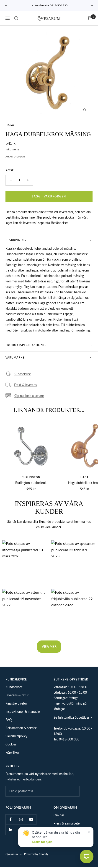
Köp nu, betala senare (29, 396)
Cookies (10, 744)
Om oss (59, 815)
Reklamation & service (21, 728)
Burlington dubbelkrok (30, 483)
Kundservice (22, 374)
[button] (24, 562)
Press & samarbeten (67, 823)
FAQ (8, 720)
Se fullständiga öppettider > (73, 717)
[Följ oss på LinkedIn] (10, 830)
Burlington (31, 477)
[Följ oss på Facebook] (10, 819)
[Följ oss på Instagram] (21, 819)
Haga (9, 125)
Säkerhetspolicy (16, 736)
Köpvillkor (12, 752)
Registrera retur (16, 703)
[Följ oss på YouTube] (31, 819)
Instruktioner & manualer (23, 711)
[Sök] (16, 18)
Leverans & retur (16, 695)
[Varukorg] (90, 18)
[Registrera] (73, 791)
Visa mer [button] (49, 646)
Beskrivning (15, 240)
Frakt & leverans (25, 385)
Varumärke (14, 357)
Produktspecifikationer (26, 345)
